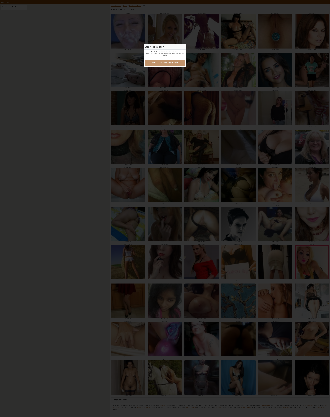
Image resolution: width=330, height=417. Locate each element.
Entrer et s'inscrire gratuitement (165, 63)
